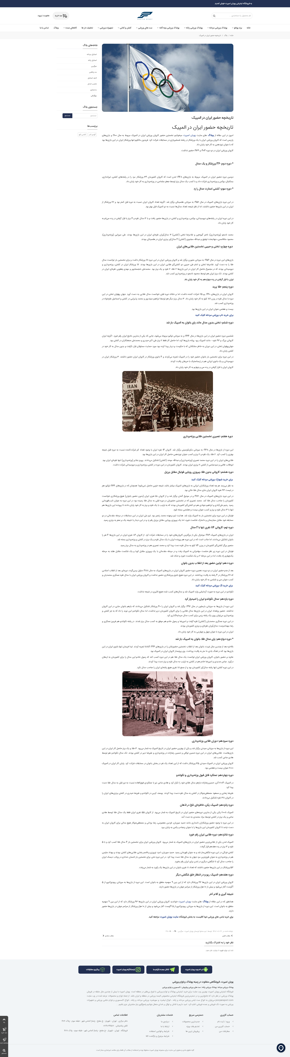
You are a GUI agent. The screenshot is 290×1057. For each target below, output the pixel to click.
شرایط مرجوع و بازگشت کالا (158, 1036)
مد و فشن (93, 72)
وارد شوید (223, 950)
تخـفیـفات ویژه (193, 1026)
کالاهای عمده (71, 28)
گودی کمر (92, 134)
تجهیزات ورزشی (106, 28)
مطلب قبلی (226, 935)
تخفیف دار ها (87, 28)
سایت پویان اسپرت (169, 917)
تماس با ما (44, 28)
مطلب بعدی (109, 935)
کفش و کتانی (125, 28)
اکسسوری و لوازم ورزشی (171, 987)
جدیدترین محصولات (191, 1022)
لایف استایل (92, 78)
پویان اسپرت (189, 135)
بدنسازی (93, 89)
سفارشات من (224, 1031)
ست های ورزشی (145, 28)
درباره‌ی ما (165, 1022)
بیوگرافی (94, 95)
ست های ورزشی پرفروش (191, 987)
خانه (248, 28)
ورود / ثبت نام (223, 1022)
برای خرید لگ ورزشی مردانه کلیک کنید (214, 586)
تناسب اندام (92, 83)
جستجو (67, 115)
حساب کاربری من (222, 1026)
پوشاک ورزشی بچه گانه (169, 28)
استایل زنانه (92, 60)
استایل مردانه (92, 54)
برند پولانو (238, 28)
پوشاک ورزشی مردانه (218, 28)
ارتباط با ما (165, 1026)
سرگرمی (180, 931)
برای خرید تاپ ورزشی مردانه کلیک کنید (214, 315)
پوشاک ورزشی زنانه (194, 28)
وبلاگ (56, 28)
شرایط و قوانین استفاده (159, 1031)
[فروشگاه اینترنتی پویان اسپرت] (145, 15)
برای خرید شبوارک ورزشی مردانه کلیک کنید (212, 480)
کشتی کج (82, 134)
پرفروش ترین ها (193, 1031)
